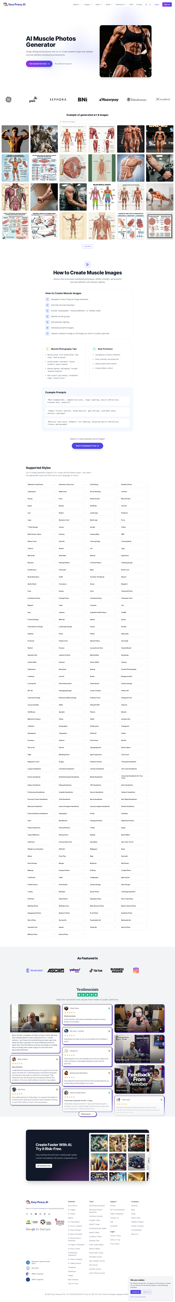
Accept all (135, 1292)
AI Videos (71, 1214)
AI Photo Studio (74, 1249)
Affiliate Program (137, 1222)
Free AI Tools (73, 1284)
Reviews (134, 1206)
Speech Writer (94, 1232)
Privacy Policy (115, 1236)
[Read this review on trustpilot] (109, 1008)
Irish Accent (93, 1265)
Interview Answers (96, 1216)
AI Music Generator (75, 1234)
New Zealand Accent (97, 1261)
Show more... (86, 1114)
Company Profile (95, 1236)
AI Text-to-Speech (75, 1226)
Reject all (146, 1292)
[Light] (150, 4)
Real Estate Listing (96, 1253)
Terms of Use (115, 1240)
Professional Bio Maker (98, 1228)
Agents (70, 1218)
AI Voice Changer (74, 1230)
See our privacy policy (138, 1297)
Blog (133, 1210)
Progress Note (94, 1220)
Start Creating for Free (86, 446)
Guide (133, 1214)
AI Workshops (136, 1230)
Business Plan (94, 1241)
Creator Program (137, 1226)
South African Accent (97, 1273)
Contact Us (114, 1218)
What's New (135, 1218)
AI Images (71, 1210)
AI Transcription (74, 1222)
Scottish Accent (95, 1269)
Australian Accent (95, 1257)
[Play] (56, 1029)
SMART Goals (94, 1224)
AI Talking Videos (74, 1263)
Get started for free (37, 64)
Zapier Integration (116, 1214)
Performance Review (97, 1206)
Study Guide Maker (96, 1245)
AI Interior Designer (75, 1259)
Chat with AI (72, 1206)
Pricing (139, 4)
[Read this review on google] (109, 1031)
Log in (156, 4)
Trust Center (114, 1244)
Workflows (72, 1271)
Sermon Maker (94, 1249)
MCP (131, 4)
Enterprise (114, 1226)
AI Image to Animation (76, 1245)
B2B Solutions (73, 1280)
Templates (72, 1267)
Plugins (70, 1275)
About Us (134, 1234)
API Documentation (117, 1210)
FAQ (111, 1222)
